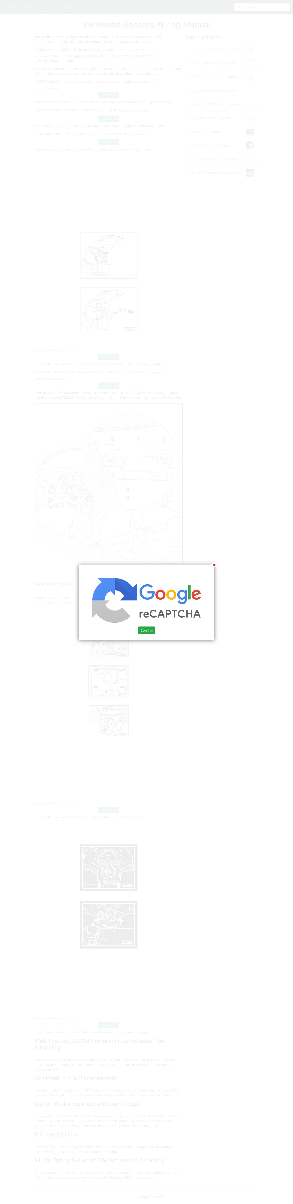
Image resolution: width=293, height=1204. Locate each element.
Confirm (147, 630)
